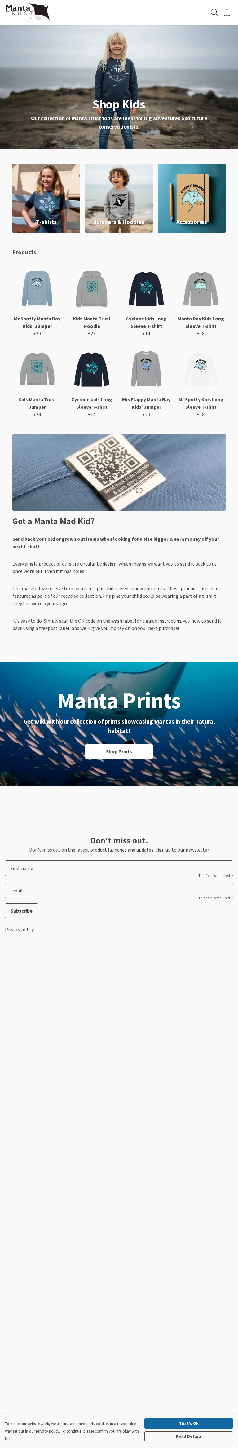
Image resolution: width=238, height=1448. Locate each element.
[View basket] (227, 12)
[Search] (214, 12)
